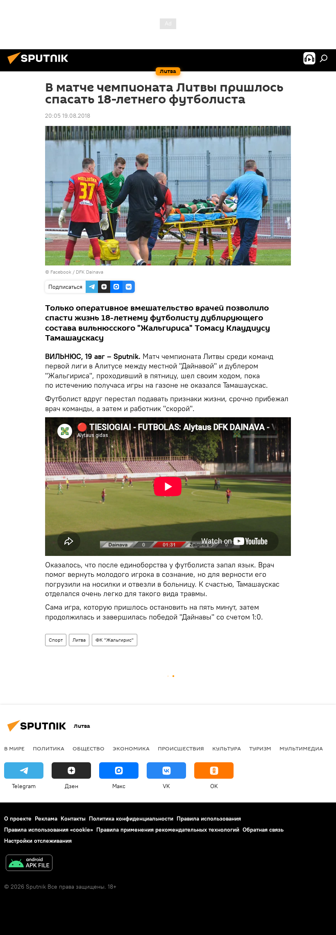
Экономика (131, 748)
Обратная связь (263, 829)
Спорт (56, 640)
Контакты (73, 818)
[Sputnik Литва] (40, 65)
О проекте (18, 818)
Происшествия (181, 748)
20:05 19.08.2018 (67, 115)
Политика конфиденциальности (131, 818)
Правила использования (209, 818)
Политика (48, 748)
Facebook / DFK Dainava (76, 272)
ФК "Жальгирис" (114, 640)
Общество (88, 748)
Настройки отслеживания (38, 840)
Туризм (260, 748)
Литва (79, 640)
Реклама (46, 818)
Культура (226, 748)
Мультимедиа (301, 748)
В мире (14, 748)
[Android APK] (29, 864)
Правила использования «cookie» (48, 829)
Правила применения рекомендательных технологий (167, 829)
